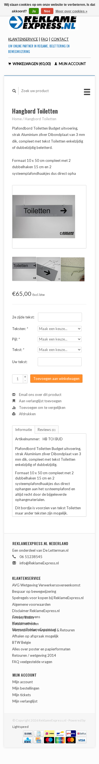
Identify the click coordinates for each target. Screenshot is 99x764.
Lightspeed (20, 726)
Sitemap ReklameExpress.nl (34, 629)
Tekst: (18, 349)
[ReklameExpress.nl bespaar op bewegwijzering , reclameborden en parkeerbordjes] (49, 22)
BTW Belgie (21, 642)
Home (17, 119)
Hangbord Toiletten (40, 119)
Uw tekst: (19, 362)
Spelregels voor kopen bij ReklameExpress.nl (48, 598)
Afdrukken (27, 414)
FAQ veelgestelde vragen (32, 662)
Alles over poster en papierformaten (41, 649)
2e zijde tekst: (23, 317)
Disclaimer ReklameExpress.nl (36, 610)
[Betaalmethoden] (28, 733)
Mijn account (72, 63)
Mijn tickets (21, 695)
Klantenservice (23, 39)
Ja (34, 11)
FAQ (44, 39)
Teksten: (20, 328)
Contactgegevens (26, 617)
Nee (47, 11)
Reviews (47, 429)
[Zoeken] (14, 91)
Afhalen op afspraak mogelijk (35, 636)
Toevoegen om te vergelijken (41, 407)
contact (60, 39)
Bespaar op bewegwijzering (34, 591)
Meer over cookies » (71, 11)
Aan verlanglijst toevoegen (40, 401)
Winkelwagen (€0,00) (32, 63)
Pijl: (16, 339)
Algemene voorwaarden (31, 604)
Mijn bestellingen (25, 688)
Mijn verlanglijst (24, 701)
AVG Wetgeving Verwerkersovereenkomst (46, 585)
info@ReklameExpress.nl (39, 563)
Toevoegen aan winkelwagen (56, 378)
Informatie (23, 429)
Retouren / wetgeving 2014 (34, 655)
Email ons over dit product (39, 394)
